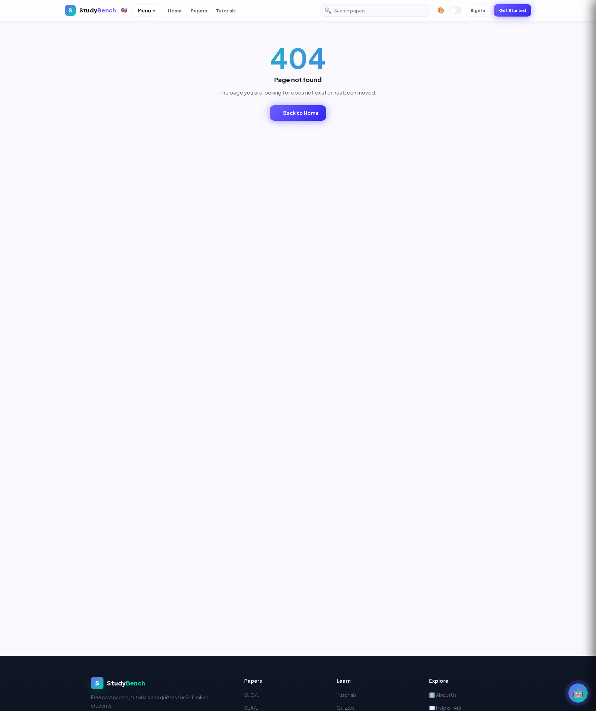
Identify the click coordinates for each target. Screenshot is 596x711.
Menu (146, 10)
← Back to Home (298, 113)
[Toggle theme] (455, 10)
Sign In (478, 10)
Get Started (512, 10)
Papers (199, 10)
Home (175, 10)
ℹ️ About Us (443, 695)
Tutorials (226, 10)
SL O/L (251, 695)
